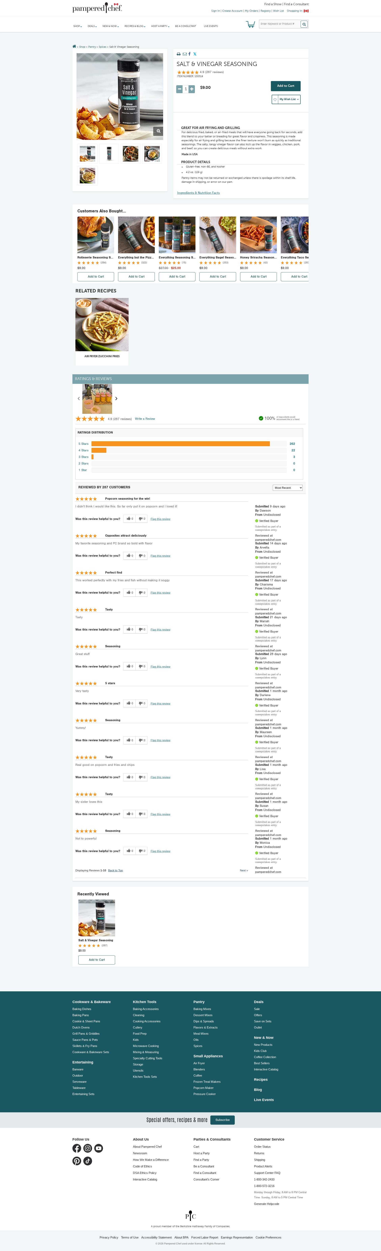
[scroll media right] (116, 399)
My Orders (251, 11)
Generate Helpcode (266, 1204)
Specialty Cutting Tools (147, 1058)
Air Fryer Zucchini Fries (102, 356)
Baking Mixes (202, 1009)
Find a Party (201, 1159)
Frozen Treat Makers (207, 1081)
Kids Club (260, 1051)
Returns (259, 1153)
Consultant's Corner (206, 1179)
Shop (82, 47)
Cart (196, 1146)
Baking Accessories (146, 1009)
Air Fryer (199, 1063)
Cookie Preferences (268, 1237)
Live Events (211, 26)
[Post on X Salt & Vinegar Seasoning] (195, 54)
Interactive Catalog (266, 1069)
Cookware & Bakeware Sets (90, 1052)
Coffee (197, 1075)
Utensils (138, 1070)
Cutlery (137, 1027)
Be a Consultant (185, 26)
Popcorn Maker (203, 1087)
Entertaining (82, 1062)
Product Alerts (263, 1166)
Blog (258, 1090)
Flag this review (160, 519)
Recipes (261, 1080)
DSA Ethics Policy (145, 1173)
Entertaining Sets (83, 1094)
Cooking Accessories (147, 1021)
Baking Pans (80, 1015)
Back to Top (115, 870)
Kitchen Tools (144, 1002)
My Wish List (288, 99)
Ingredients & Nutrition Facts (198, 193)
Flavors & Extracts (205, 1027)
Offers (258, 1015)
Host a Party (201, 1153)
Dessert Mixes (203, 1015)
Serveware (79, 1081)
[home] (190, 1215)
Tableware (79, 1087)
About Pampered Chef (147, 1146)
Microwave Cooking (146, 1046)
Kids (136, 1039)
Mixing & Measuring (146, 1052)
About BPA (181, 1237)
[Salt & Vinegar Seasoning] (120, 96)
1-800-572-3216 (264, 1186)
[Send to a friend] (184, 54)
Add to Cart (285, 86)
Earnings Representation (237, 1237)
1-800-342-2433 (264, 1179)
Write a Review (145, 419)
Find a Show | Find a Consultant (286, 4)
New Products (263, 1044)
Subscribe (223, 1120)
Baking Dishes (81, 1009)
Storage (138, 1064)
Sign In (215, 11)
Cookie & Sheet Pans (86, 1021)
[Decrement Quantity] (179, 89)
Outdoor (77, 1075)
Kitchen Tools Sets (145, 1076)
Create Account (232, 11)
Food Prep (139, 1033)
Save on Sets (262, 1021)
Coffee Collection (265, 1057)
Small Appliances (208, 1056)
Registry (266, 11)
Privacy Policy (109, 1237)
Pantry (92, 47)
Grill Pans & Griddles (86, 1033)
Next (244, 870)
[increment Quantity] (192, 89)
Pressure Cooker (204, 1094)
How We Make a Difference (151, 1159)
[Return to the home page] (74, 47)
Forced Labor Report (204, 1237)
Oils (196, 1039)
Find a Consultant (204, 1173)
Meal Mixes (201, 1033)
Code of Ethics (142, 1166)
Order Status (262, 1146)
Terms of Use (130, 1237)
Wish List (278, 11)
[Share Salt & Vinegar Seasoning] (189, 54)
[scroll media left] (78, 399)
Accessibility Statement (156, 1237)
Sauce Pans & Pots (85, 1039)
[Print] (179, 54)
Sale (257, 1009)
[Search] (304, 24)
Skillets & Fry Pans (84, 1046)
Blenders (199, 1069)
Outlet (258, 1027)
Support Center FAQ (267, 1173)
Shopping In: (295, 11)
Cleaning (138, 1015)
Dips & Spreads (203, 1021)
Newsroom (140, 1153)
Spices (102, 47)
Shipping (259, 1159)
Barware (77, 1069)
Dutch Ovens (81, 1027)
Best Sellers (262, 1063)
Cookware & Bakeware (91, 1002)
